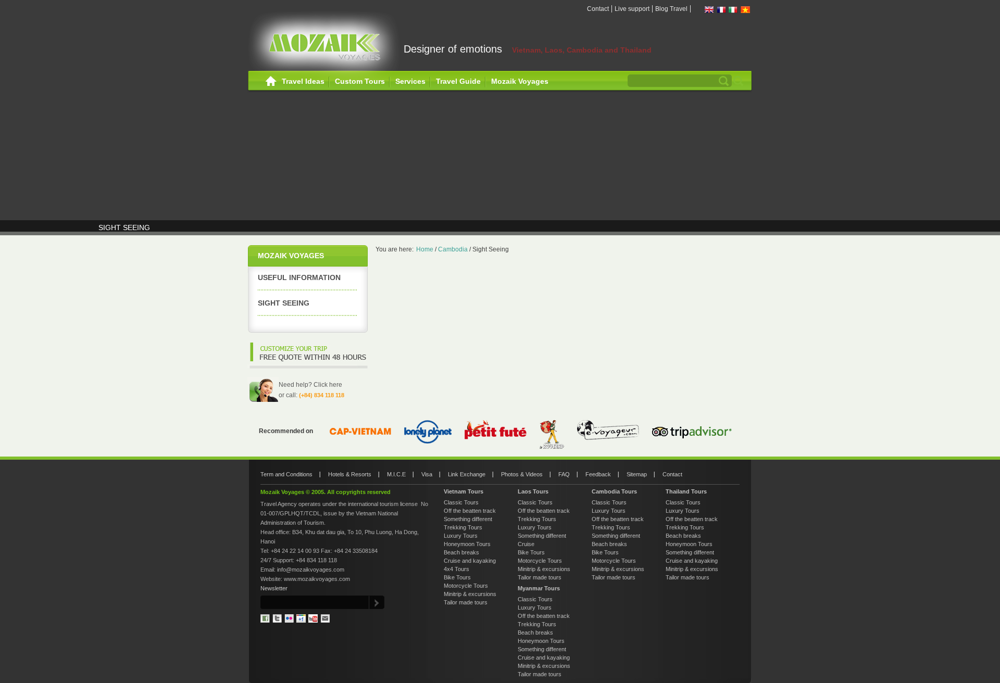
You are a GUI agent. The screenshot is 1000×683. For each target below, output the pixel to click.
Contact (598, 8)
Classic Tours (461, 502)
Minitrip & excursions (470, 594)
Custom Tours (360, 81)
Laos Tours (533, 491)
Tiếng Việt (745, 9)
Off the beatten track (470, 511)
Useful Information (299, 277)
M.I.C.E (396, 474)
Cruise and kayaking (470, 561)
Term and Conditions (286, 474)
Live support (632, 8)
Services (410, 81)
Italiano (733, 9)
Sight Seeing (283, 303)
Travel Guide (458, 81)
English (709, 9)
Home (271, 81)
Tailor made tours (466, 602)
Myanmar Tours (539, 588)
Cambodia (453, 249)
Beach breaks (461, 552)
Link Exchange (466, 474)
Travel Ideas (303, 81)
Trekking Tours (463, 527)
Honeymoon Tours (467, 544)
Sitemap (637, 474)
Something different (468, 519)
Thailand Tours (686, 491)
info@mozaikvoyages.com (310, 569)
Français (721, 9)
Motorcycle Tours (466, 586)
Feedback (598, 474)
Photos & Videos (522, 474)
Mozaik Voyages (519, 81)
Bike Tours (457, 577)
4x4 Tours (456, 569)
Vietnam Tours (463, 491)
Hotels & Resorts (349, 474)
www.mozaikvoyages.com (317, 579)
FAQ (564, 474)
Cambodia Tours (614, 491)
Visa (426, 474)
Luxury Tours (461, 536)
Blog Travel (671, 8)
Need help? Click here (310, 384)
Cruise (526, 544)
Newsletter (274, 588)
